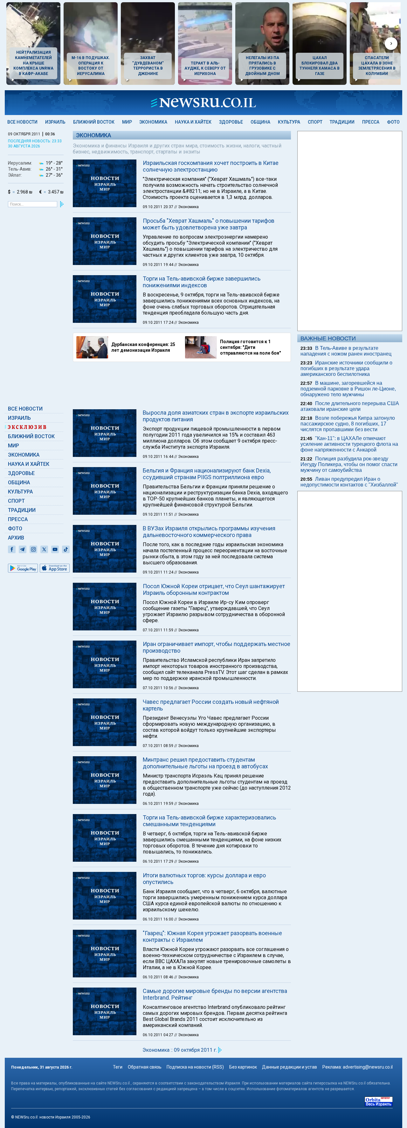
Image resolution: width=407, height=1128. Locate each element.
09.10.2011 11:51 (158, 514)
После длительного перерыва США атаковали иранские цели (349, 406)
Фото (393, 122)
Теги (117, 1067)
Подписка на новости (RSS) (195, 1067)
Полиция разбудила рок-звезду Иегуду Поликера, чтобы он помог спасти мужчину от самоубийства (348, 464)
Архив (16, 538)
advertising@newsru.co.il (368, 1067)
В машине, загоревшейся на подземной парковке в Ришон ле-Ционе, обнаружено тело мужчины (348, 388)
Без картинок (243, 1067)
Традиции (342, 122)
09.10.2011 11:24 (158, 572)
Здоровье (231, 122)
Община (260, 122)
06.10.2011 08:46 (158, 977)
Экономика (153, 122)
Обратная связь (145, 1067)
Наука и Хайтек (193, 122)
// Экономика (186, 207)
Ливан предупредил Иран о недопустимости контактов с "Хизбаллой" (349, 481)
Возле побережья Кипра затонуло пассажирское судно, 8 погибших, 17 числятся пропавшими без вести (347, 423)
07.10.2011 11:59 (158, 630)
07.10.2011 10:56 (158, 688)
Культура (289, 122)
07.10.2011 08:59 (158, 746)
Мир (127, 122)
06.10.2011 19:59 (158, 803)
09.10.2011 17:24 (158, 322)
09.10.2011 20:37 (158, 207)
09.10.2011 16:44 (158, 456)
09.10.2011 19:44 (158, 264)
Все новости (22, 122)
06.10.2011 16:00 (158, 919)
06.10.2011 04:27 (158, 1035)
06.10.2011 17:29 (158, 861)
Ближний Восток (93, 122)
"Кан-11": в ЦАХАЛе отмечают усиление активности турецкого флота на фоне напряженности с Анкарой (349, 444)
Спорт (315, 122)
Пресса (370, 122)
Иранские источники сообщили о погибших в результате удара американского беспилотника (346, 368)
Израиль (55, 122)
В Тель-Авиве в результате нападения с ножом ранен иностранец (345, 351)
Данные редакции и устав (289, 1067)
